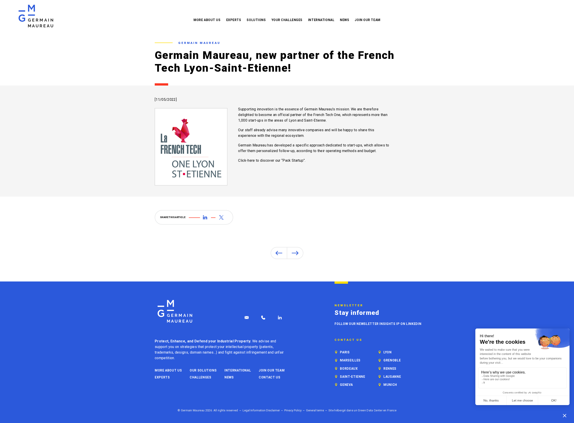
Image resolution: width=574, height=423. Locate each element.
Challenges (200, 377)
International (321, 20)
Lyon (387, 352)
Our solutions (203, 370)
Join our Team (367, 20)
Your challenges (287, 20)
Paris (345, 352)
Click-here (246, 160)
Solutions (256, 20)
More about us (207, 20)
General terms (315, 410)
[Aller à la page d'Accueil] (175, 311)
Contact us (269, 377)
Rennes (389, 368)
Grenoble (392, 360)
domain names (202, 352)
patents (266, 347)
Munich (390, 384)
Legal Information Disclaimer (261, 410)
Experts (233, 20)
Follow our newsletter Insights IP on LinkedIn (378, 324)
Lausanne (392, 376)
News (344, 20)
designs (181, 352)
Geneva (346, 384)
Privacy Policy (293, 410)
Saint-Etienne (352, 376)
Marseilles (350, 360)
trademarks (164, 352)
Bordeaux (349, 368)
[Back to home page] (36, 16)
